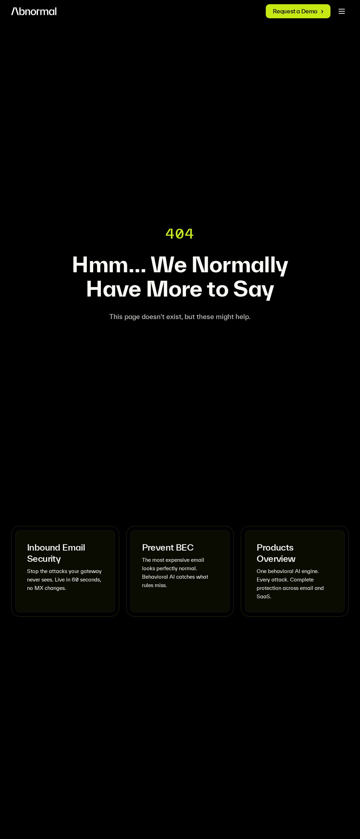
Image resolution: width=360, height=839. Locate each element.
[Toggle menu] (342, 11)
